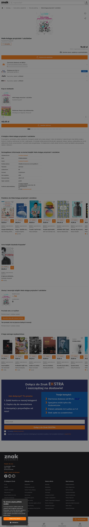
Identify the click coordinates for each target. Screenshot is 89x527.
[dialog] (15, 512)
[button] (14, 522)
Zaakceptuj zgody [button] (14, 518)
